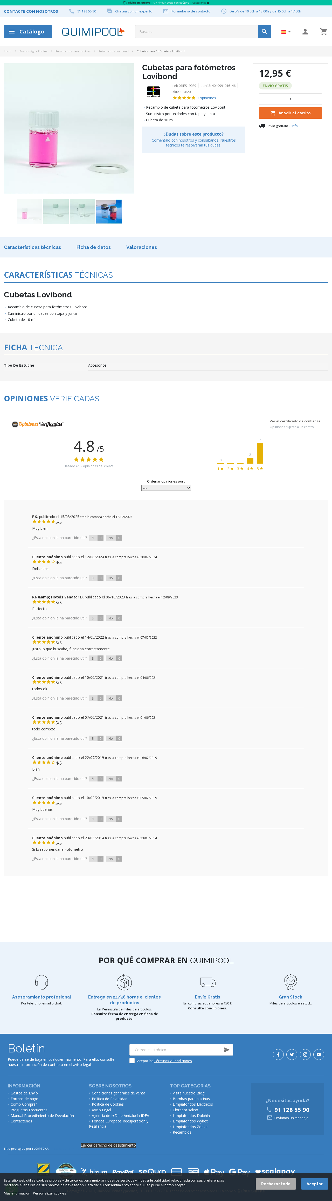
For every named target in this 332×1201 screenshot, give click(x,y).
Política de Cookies (108, 1104)
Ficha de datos (94, 247)
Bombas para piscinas (191, 1098)
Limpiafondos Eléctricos (193, 1104)
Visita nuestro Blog (188, 1093)
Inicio (7, 51)
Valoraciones (141, 247)
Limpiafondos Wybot (190, 1121)
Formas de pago (24, 1098)
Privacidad (57, 1148)
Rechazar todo (275, 1184)
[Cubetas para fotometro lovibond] (29, 211)
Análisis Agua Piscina (33, 51)
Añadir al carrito (290, 113)
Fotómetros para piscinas (73, 51)
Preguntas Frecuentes (29, 1109)
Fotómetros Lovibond (114, 51)
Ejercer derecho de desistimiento (108, 1145)
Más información (17, 1193)
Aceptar (315, 1184)
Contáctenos (21, 1121)
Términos (74, 1148)
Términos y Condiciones (173, 1060)
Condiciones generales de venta (118, 1093)
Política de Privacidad (109, 1098)
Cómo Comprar (24, 1104)
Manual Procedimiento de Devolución (42, 1115)
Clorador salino (185, 1109)
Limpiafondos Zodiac (190, 1126)
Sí (96, 537)
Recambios (182, 1132)
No (114, 537)
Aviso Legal (101, 1109)
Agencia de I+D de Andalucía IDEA (120, 1115)
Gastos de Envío (24, 1093)
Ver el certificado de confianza (295, 421)
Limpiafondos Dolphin (191, 1115)
